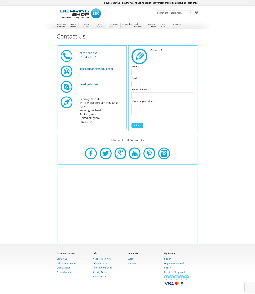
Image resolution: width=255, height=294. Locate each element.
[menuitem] (62, 25)
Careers (132, 263)
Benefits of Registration (175, 272)
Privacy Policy (99, 276)
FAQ (174, 3)
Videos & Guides (101, 263)
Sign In (167, 258)
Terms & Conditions (102, 267)
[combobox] (174, 12)
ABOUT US (115, 3)
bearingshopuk (89, 84)
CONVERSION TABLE (161, 3)
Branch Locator (64, 272)
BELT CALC (193, 3)
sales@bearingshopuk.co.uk (97, 69)
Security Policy (100, 272)
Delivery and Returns (67, 263)
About (131, 258)
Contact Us (62, 258)
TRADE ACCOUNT (143, 3)
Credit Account (64, 267)
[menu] (127, 25)
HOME (106, 3)
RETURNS (181, 3)
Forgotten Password (174, 263)
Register (168, 267)
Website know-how (102, 258)
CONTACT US (128, 3)
